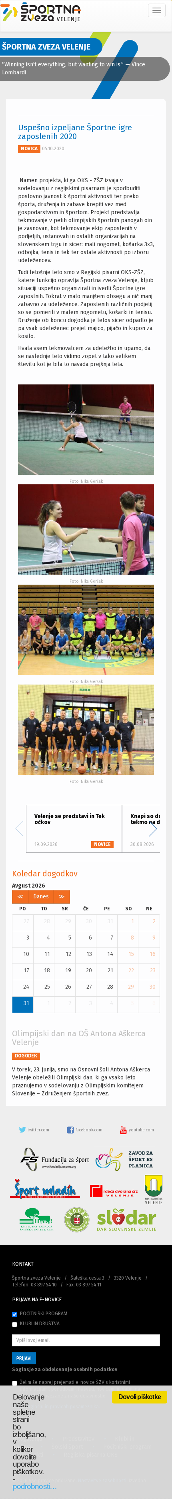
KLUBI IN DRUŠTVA (40, 1323)
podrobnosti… (35, 1486)
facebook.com (89, 1130)
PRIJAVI (24, 1358)
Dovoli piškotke (139, 1396)
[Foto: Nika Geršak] (86, 429)
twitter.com (38, 1130)
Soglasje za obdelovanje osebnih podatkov (64, 1369)
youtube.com (141, 1130)
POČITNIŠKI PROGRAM (43, 1313)
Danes (41, 896)
